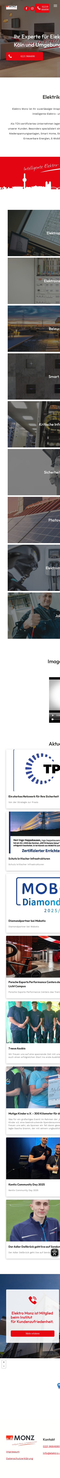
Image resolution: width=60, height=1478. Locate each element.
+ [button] (4, 1362)
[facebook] (26, 9)
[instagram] (32, 9)
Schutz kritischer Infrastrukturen (29, 858)
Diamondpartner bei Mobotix (27, 921)
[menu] (55, 6)
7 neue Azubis (16, 1048)
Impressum (13, 1451)
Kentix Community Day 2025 (26, 1184)
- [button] (4, 1366)
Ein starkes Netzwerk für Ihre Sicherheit (33, 796)
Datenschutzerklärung (19, 1458)
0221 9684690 (51, 1446)
